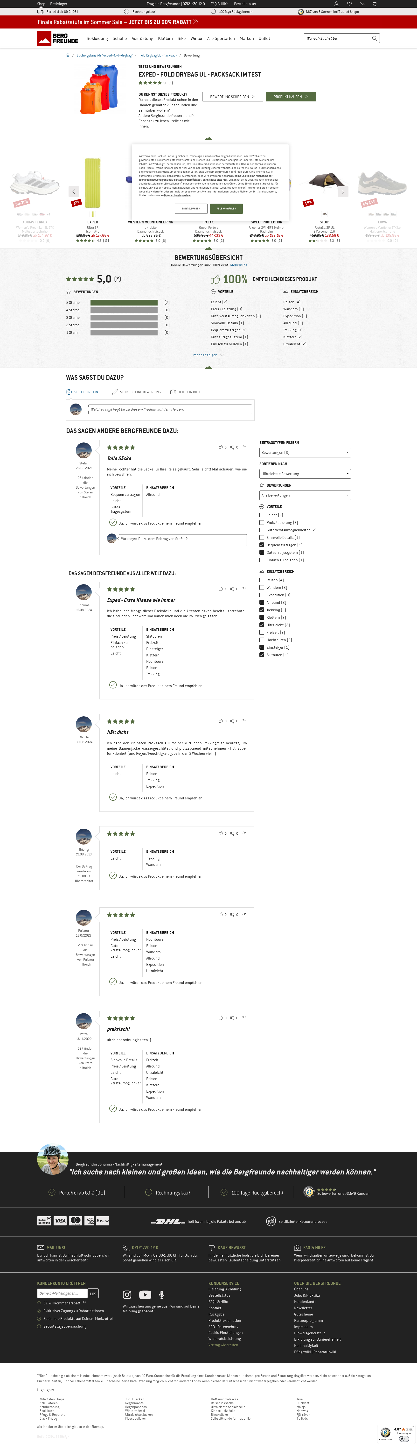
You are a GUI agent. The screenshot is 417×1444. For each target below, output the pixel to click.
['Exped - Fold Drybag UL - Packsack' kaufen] (100, 90)
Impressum (303, 1326)
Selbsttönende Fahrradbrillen (231, 1418)
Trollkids (302, 1418)
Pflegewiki (303, 1352)
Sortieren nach (273, 463)
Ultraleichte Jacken (139, 1414)
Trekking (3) (293, 330)
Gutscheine (303, 1314)
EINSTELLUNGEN (191, 208)
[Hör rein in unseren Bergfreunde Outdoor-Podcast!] (165, 1296)
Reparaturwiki (324, 1352)
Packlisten (47, 1410)
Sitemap (97, 1426)
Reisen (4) (292, 302)
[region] (210, 182)
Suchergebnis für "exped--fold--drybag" (105, 55)
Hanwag (302, 1410)
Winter (196, 38)
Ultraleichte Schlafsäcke (228, 1407)
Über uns (301, 1289)
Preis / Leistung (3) (227, 309)
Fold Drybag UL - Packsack (158, 55)
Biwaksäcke (219, 1414)
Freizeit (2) (276, 632)
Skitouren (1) (278, 655)
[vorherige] (74, 191)
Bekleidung (97, 38)
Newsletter (303, 1308)
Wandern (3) (293, 309)
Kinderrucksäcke (223, 1410)
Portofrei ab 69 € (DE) (62, 11)
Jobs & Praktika (307, 1295)
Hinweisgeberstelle (310, 1333)
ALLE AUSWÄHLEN (226, 208)
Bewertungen (279, 485)
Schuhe (120, 38)
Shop (41, 3)
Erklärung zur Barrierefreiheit (317, 1339)
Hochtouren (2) (279, 640)
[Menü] (413, 1427)
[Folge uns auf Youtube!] (149, 1296)
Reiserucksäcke (222, 1403)
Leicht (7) (219, 302)
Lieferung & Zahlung (224, 1289)
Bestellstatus (219, 1295)
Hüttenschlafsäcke (224, 1399)
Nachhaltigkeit (306, 1345)
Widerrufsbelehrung (224, 1338)
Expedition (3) (295, 316)
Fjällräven (303, 1414)
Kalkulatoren (49, 1403)
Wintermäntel (135, 1410)
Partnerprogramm (308, 1320)
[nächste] (343, 191)
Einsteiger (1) (278, 647)
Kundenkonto (305, 1301)
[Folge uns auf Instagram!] (131, 1296)
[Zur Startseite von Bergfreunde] (59, 38)
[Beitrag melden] (244, 447)
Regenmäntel (134, 1403)
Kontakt (214, 1308)
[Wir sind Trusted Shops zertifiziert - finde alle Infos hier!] (309, 1192)
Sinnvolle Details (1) (227, 323)
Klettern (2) (293, 337)
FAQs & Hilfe (218, 1301)
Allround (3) (293, 323)
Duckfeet (303, 1403)
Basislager (58, 3)
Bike (182, 38)
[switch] (404, 1439)
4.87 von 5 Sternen (332, 11)
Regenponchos (136, 1407)
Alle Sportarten (221, 38)
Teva (300, 1399)
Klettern (165, 38)
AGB (211, 1326)
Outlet (264, 38)
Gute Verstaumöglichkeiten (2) (236, 316)
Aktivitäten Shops (52, 1399)
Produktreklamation (224, 1320)
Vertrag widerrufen (223, 1345)
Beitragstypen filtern (279, 442)
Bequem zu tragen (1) (229, 330)
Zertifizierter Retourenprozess (303, 1221)
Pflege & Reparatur (53, 1414)
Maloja (301, 1407)
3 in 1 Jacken (134, 1399)
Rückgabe (216, 1314)
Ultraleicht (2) (295, 344)
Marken (247, 38)
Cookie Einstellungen (225, 1332)
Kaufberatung (49, 1407)
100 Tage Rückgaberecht (236, 11)
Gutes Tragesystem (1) (229, 337)
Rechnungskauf (143, 11)
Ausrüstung (142, 38)
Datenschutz (228, 1326)
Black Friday (48, 1418)
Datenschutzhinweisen (177, 195)
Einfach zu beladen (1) (229, 344)
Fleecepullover (135, 1418)
